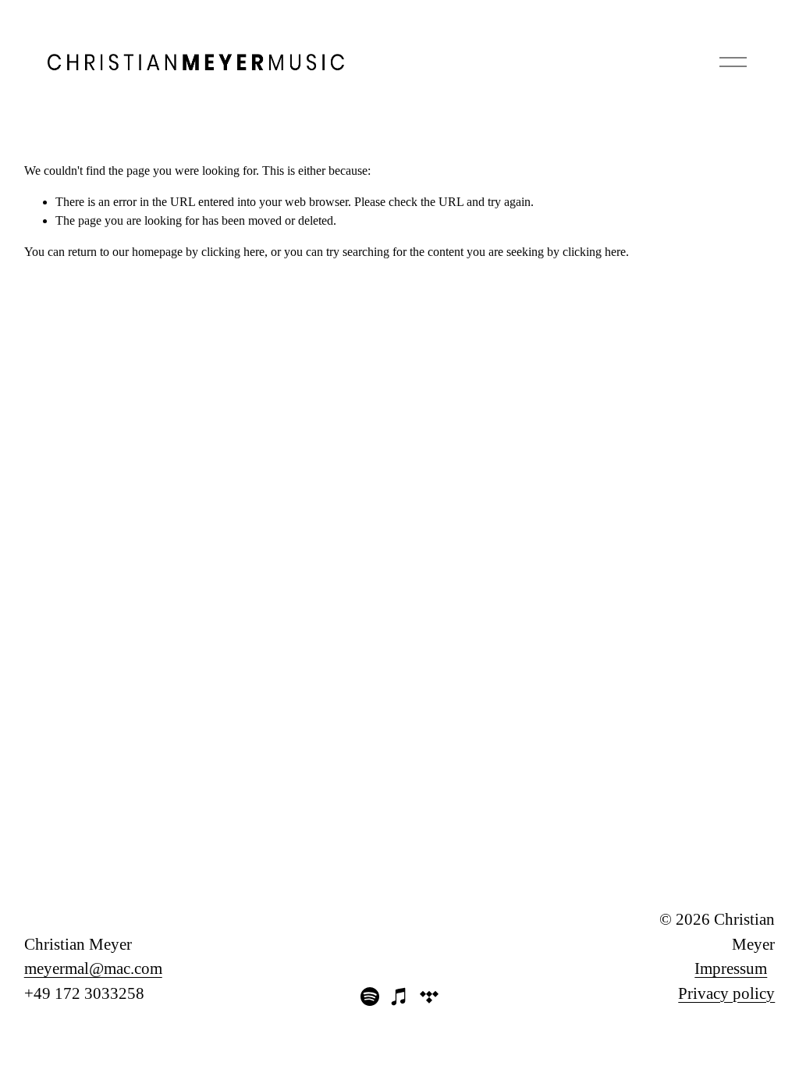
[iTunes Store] (399, 996)
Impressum (730, 968)
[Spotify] (369, 996)
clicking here (233, 251)
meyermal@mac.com (93, 968)
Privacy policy (726, 993)
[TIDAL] (429, 996)
